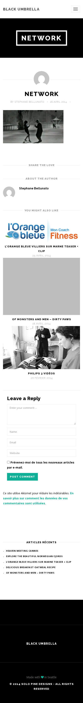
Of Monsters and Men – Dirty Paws (41, 319)
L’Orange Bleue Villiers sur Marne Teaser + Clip (41, 249)
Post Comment (22, 476)
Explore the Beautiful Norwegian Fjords (34, 556)
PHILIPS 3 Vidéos (41, 373)
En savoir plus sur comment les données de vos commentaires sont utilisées (38, 498)
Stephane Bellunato (34, 188)
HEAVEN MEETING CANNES (22, 550)
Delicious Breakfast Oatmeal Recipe (30, 567)
